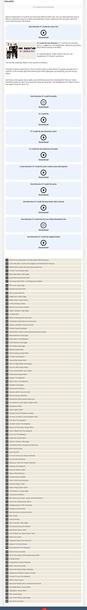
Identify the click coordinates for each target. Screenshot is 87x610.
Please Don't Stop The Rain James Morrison (25, 267)
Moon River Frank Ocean (18, 300)
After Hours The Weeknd (18, 381)
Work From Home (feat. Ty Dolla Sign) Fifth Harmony (29, 260)
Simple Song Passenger (18, 328)
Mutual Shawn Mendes (18, 395)
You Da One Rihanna (17, 459)
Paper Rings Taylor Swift (18, 487)
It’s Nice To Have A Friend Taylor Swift (23, 417)
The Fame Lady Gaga (17, 346)
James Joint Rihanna (17, 388)
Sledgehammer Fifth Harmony (20, 505)
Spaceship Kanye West (18, 360)
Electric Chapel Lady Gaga (19, 441)
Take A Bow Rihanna (17, 473)
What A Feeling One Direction (20, 318)
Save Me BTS (14, 452)
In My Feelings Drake (17, 303)
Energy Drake (14, 559)
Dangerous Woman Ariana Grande (22, 573)
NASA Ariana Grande (17, 552)
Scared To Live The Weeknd (19, 576)
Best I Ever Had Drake (17, 566)
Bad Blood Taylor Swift (17, 530)
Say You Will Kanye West (18, 367)
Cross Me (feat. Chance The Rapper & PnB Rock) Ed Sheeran (32, 263)
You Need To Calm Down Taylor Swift (23, 402)
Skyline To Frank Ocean (18, 544)
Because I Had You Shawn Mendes (22, 463)
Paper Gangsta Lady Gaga (19, 311)
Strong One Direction (17, 509)
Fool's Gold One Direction (19, 480)
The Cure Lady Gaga (17, 285)
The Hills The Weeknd (17, 420)
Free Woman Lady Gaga (18, 342)
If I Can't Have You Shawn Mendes (22, 456)
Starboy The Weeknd (17, 466)
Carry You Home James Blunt (20, 502)
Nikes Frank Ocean (16, 580)
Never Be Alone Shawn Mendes (21, 569)
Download (43, 37)
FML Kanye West (15, 594)
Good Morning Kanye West (19, 278)
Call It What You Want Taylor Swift (22, 533)
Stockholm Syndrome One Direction (22, 321)
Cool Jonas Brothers (16, 494)
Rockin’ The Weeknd (16, 378)
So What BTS (14, 314)
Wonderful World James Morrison (22, 399)
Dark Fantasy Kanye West (18, 353)
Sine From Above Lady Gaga (19, 598)
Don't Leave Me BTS (16, 293)
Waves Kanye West (16, 349)
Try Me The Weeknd (16, 357)
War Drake (13, 516)
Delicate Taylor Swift (17, 484)
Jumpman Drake (15, 406)
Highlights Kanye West (17, 590)
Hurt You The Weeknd (17, 434)
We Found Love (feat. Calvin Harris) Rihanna (26, 498)
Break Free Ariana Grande (19, 307)
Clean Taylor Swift (16, 410)
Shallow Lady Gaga (16, 385)
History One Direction (17, 289)
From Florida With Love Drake (20, 371)
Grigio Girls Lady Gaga (17, 296)
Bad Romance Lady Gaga (18, 335)
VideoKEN (9, 1)
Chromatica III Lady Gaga (18, 491)
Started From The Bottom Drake (21, 413)
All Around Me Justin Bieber (19, 526)
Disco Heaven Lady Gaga (18, 523)
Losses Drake (14, 519)
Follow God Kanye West (18, 374)
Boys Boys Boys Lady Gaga (19, 274)
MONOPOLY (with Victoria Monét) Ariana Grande (27, 332)
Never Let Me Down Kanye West (21, 427)
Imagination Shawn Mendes (20, 562)
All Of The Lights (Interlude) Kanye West (24, 555)
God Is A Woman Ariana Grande (21, 325)
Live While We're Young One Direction (23, 445)
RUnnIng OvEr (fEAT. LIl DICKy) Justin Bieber (25, 281)
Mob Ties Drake (15, 537)
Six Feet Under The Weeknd (19, 424)
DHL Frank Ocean (15, 448)
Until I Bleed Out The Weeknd (20, 431)
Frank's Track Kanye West (19, 271)
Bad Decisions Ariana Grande (20, 512)
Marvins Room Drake (17, 470)
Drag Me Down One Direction (20, 540)
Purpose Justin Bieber (17, 477)
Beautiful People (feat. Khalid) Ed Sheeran (25, 583)
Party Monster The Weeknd (19, 547)
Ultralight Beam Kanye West (20, 587)
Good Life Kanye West (17, 438)
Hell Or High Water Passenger (20, 364)
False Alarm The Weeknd (18, 339)
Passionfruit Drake (16, 601)
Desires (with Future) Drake (19, 392)
